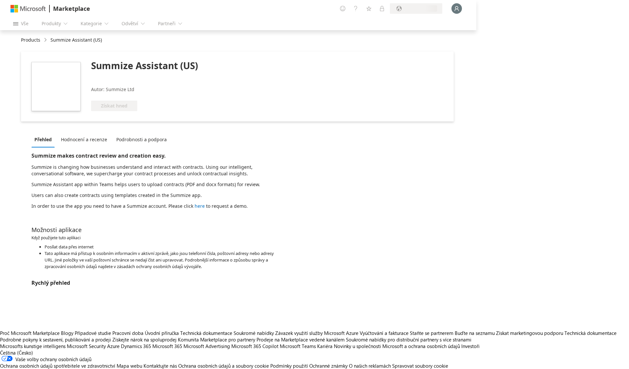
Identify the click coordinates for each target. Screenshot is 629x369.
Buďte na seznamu (475, 333)
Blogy (67, 333)
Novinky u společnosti (357, 346)
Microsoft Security (86, 346)
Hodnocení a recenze (84, 139)
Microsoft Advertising (206, 346)
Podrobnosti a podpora (141, 139)
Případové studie (93, 333)
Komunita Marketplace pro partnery (216, 339)
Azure (113, 346)
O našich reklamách (370, 365)
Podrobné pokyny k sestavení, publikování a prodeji (55, 339)
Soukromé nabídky (254, 333)
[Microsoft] (28, 8)
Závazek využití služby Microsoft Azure (317, 333)
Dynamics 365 (136, 346)
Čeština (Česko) (16, 352)
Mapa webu (129, 365)
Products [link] (30, 40)
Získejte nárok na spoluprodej (144, 339)
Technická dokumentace (206, 333)
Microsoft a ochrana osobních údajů (421, 346)
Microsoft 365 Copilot (254, 346)
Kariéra (325, 346)
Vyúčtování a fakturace (384, 333)
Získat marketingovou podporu (529, 333)
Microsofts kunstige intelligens (33, 346)
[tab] (44, 139)
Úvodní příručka (162, 333)
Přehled (43, 139)
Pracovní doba (127, 333)
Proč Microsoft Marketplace (30, 333)
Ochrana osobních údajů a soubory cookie (223, 365)
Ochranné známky (328, 365)
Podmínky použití (289, 365)
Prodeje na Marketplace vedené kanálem (301, 339)
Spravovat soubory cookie (420, 365)
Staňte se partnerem (431, 333)
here (200, 206)
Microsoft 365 (167, 346)
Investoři (470, 346)
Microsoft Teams (298, 346)
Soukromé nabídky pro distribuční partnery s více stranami (408, 339)
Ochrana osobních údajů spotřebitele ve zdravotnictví (57, 365)
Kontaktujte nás (160, 365)
